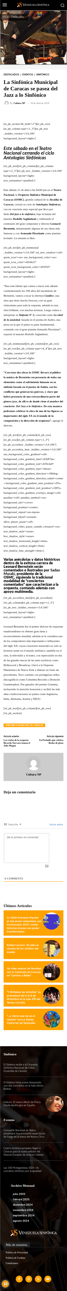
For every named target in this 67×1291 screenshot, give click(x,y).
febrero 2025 (21, 1199)
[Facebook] (19, 1279)
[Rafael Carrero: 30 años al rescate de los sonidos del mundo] (51, 948)
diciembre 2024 (23, 1204)
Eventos (27, 75)
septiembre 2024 (23, 1215)
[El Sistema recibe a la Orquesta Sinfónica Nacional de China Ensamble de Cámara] (55, 1068)
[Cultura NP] (7, 103)
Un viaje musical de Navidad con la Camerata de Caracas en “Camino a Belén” (24, 972)
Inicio (6, 17)
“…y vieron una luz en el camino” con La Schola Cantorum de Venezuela (21, 1019)
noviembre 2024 (23, 1210)
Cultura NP (19, 103)
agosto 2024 (21, 1220)
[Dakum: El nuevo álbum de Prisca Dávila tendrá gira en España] (55, 1104)
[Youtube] (47, 1279)
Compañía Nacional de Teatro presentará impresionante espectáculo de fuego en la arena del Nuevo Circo (24, 1133)
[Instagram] (28, 1279)
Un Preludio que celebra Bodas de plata (51, 741)
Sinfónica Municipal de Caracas (24, 725)
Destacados (17, 17)
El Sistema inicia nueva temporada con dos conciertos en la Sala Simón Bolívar (23, 1085)
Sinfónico (42, 75)
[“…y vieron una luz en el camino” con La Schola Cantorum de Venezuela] (51, 1019)
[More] (49, 113)
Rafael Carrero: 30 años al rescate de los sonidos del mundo (23, 949)
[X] (38, 1279)
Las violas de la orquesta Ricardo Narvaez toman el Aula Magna (17, 743)
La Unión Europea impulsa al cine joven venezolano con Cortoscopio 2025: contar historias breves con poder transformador (24, 924)
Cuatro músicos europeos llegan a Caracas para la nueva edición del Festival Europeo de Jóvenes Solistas (24, 1151)
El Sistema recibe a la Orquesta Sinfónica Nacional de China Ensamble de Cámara (21, 1068)
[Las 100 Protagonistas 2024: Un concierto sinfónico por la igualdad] (55, 1170)
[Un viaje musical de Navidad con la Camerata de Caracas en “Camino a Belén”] (51, 971)
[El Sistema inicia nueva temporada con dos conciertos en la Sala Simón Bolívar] (55, 1086)
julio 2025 (19, 1194)
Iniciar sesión (56, 824)
